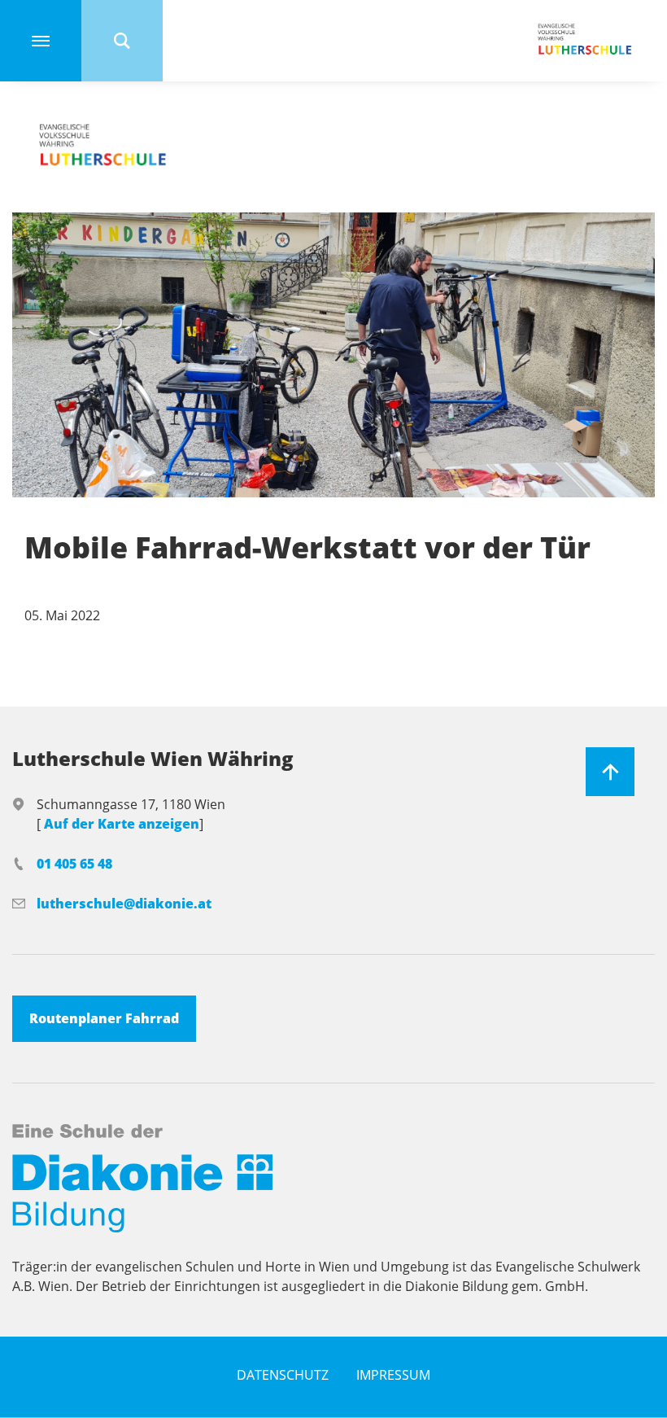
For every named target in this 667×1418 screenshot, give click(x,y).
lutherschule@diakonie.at (124, 904)
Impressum (393, 1375)
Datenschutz (283, 1375)
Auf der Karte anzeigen (121, 824)
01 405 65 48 (74, 864)
